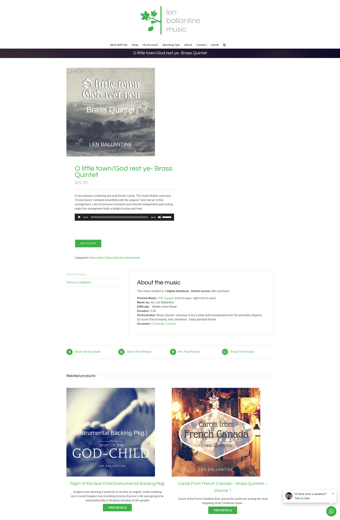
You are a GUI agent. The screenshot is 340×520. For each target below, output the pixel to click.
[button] (224, 44)
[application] (124, 217)
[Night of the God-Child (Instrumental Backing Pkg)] (110, 389)
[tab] (93, 275)
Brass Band (97, 257)
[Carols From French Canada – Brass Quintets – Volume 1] (216, 389)
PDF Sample (166, 298)
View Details (117, 507)
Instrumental (132, 257)
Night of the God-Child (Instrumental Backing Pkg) (117, 483)
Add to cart (88, 243)
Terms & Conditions (78, 282)
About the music (76, 274)
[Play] (79, 217)
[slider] (167, 217)
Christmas (157, 323)
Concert (170, 323)
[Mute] (159, 217)
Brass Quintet (114, 257)
